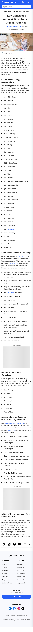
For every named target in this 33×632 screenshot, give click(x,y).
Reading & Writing (7, 583)
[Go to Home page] (9, 2)
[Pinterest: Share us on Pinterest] (14, 544)
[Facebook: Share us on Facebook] (3, 544)
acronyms (11, 430)
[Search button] (28, 6)
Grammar (4, 573)
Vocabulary (7, 11)
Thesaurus (5, 567)
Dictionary (4, 564)
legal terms (14, 263)
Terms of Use (21, 580)
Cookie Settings (21, 577)
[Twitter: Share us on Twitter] (9, 544)
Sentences (5, 570)
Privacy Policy (21, 570)
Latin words (22, 256)
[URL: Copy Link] (25, 544)
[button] (23, 2)
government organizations (14, 423)
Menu (29, 2)
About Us (20, 564)
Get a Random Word (16, 597)
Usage (3, 580)
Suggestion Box (21, 583)
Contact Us (20, 567)
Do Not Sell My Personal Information (16, 615)
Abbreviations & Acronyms (21, 11)
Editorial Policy (21, 573)
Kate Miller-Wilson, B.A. (14, 26)
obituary (11, 229)
